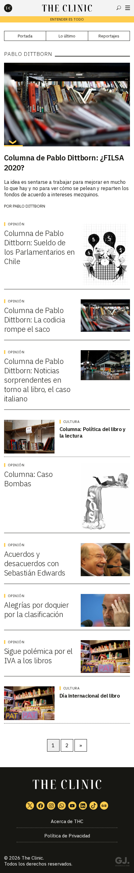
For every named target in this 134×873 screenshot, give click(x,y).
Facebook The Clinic (40, 806)
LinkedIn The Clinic (83, 806)
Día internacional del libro (90, 695)
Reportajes (108, 36)
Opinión (16, 224)
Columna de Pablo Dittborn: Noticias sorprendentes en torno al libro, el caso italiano (37, 380)
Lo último (67, 36)
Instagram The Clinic (51, 806)
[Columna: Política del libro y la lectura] (29, 437)
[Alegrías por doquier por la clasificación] (105, 610)
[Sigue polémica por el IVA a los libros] (105, 656)
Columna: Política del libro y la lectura (93, 432)
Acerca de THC (67, 821)
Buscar (119, 8)
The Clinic (32, 858)
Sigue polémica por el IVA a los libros (38, 655)
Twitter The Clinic (30, 806)
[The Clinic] (13, 8)
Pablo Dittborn (29, 206)
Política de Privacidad (67, 836)
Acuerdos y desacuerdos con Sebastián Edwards (34, 563)
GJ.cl (122, 863)
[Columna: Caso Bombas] (105, 496)
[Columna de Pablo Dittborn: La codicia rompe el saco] (105, 315)
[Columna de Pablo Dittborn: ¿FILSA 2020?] (67, 104)
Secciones (127, 8)
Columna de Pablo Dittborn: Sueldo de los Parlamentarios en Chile (39, 247)
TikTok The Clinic (93, 806)
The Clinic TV (72, 806)
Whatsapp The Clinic (62, 806)
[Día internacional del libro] (29, 703)
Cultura (71, 421)
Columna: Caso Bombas (28, 478)
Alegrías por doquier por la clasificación (36, 609)
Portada (25, 36)
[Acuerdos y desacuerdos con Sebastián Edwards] (105, 559)
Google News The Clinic (104, 806)
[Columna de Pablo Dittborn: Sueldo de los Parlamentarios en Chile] (105, 254)
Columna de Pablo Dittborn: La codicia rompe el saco (34, 319)
